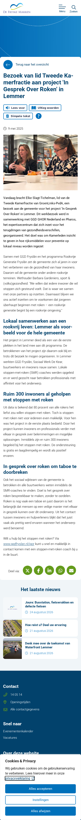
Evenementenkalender (18, 731)
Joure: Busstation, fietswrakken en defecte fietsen (49, 604)
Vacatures (10, 738)
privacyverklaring (17, 778)
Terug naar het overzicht (32, 64)
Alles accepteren (40, 789)
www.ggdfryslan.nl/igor (18, 544)
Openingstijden (20, 702)
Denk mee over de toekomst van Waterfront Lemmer (47, 645)
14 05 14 (16, 695)
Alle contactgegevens (24, 709)
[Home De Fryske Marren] (16, 8)
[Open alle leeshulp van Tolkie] (39, 116)
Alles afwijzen (40, 811)
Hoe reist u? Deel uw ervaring (45, 625)
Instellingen (41, 800)
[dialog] (40, 787)
